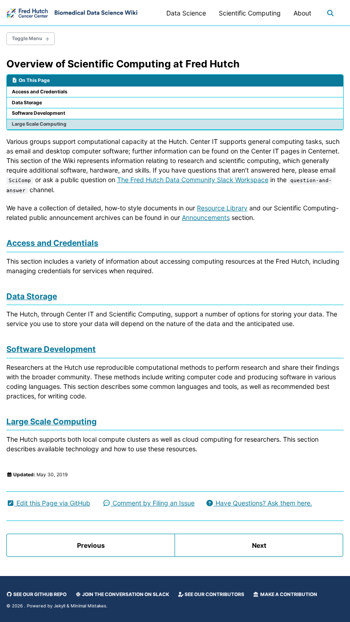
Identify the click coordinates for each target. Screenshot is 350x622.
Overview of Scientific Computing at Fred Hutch (123, 64)
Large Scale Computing (39, 124)
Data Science (186, 13)
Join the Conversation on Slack (125, 594)
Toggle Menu (27, 38)
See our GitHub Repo (39, 594)
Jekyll (59, 605)
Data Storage (27, 103)
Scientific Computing (250, 13)
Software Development (38, 113)
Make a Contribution (288, 594)
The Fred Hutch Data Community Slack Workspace (192, 180)
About (302, 13)
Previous (91, 545)
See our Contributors (214, 594)
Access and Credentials (39, 92)
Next (259, 545)
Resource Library (222, 208)
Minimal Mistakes (88, 605)
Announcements (206, 217)
